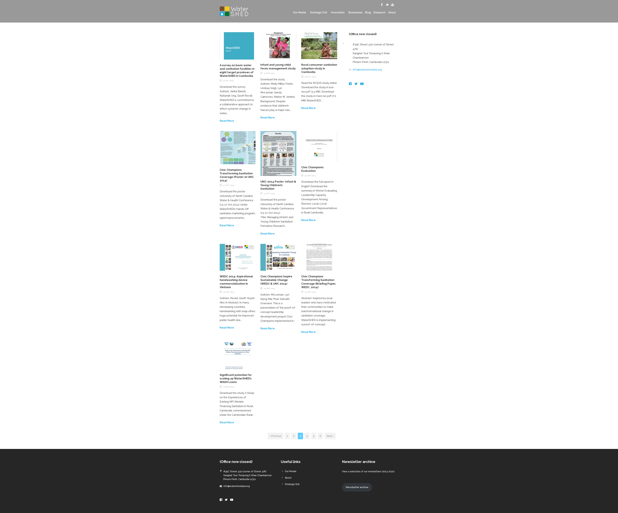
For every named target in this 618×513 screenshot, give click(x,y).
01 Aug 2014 (228, 387)
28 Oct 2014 (310, 77)
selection (355, 471)
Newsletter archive (357, 487)
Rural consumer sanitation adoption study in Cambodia (319, 68)
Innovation (338, 12)
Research (379, 12)
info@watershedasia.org (367, 69)
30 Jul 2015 (228, 81)
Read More (227, 120)
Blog (368, 12)
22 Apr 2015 (269, 73)
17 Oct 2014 (228, 185)
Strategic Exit (318, 12)
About (392, 12)
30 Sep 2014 (310, 176)
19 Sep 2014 (228, 292)
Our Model (299, 12)
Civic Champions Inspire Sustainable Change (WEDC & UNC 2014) (276, 280)
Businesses (355, 12)
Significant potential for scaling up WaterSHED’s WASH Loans (236, 378)
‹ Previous (275, 436)
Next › (330, 436)
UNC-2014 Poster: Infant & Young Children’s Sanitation (278, 185)
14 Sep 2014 (310, 292)
